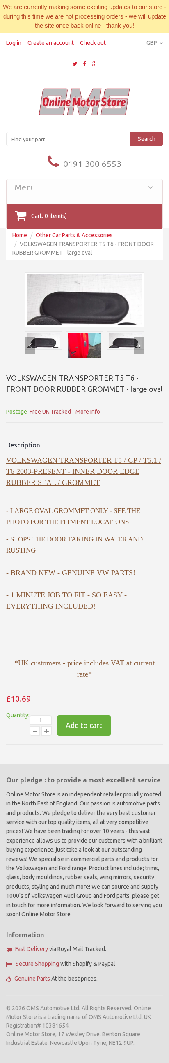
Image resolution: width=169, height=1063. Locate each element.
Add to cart (84, 725)
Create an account (50, 43)
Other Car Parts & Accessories (74, 235)
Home (19, 235)
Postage (16, 411)
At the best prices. (56, 978)
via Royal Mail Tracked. (60, 949)
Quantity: (18, 715)
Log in (13, 43)
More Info (87, 411)
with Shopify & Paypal (65, 963)
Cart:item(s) (49, 216)
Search (146, 139)
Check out (93, 43)
